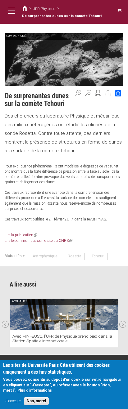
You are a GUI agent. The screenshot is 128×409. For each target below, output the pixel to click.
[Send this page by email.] (108, 93)
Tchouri (98, 256)
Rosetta (74, 256)
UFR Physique (44, 9)
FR (120, 10)
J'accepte (13, 401)
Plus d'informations (34, 390)
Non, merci (36, 401)
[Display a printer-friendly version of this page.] (98, 93)
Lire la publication (21, 235)
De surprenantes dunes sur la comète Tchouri (62, 16)
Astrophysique (45, 256)
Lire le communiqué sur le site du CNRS (38, 240)
